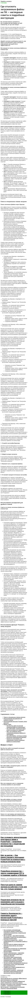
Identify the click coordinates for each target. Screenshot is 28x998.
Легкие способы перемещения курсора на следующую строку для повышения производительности (15, 964)
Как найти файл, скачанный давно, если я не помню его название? (16, 729)
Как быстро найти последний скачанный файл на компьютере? (16, 726)
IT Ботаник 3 (7, 992)
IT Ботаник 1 (7, 991)
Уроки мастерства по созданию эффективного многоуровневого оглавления (14, 979)
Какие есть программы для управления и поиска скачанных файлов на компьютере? (16, 740)
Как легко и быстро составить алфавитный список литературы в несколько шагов (13, 982)
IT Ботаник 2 (7, 994)
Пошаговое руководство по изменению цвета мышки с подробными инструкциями (15, 950)
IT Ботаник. (4, 2)
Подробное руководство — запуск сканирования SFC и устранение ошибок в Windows (15, 941)
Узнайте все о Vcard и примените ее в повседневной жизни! (14, 968)
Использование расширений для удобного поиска (13, 719)
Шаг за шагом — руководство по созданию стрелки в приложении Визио (13, 987)
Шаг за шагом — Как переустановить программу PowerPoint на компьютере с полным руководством (15, 937)
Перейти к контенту (6, 1)
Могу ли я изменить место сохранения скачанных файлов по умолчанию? (16, 733)
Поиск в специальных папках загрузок (14, 717)
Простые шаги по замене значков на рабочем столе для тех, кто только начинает (14, 946)
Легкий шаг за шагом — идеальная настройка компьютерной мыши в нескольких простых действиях (13, 971)
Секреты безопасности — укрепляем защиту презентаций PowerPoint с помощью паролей (14, 954)
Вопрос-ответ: (7, 724)
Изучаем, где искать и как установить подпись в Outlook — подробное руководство (14, 985)
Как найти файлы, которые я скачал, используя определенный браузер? (17, 736)
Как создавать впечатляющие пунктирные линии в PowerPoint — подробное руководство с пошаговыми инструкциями (15, 932)
